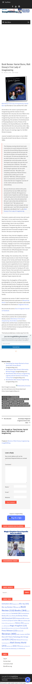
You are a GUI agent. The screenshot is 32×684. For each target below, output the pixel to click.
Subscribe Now (16, 347)
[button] (16, 336)
